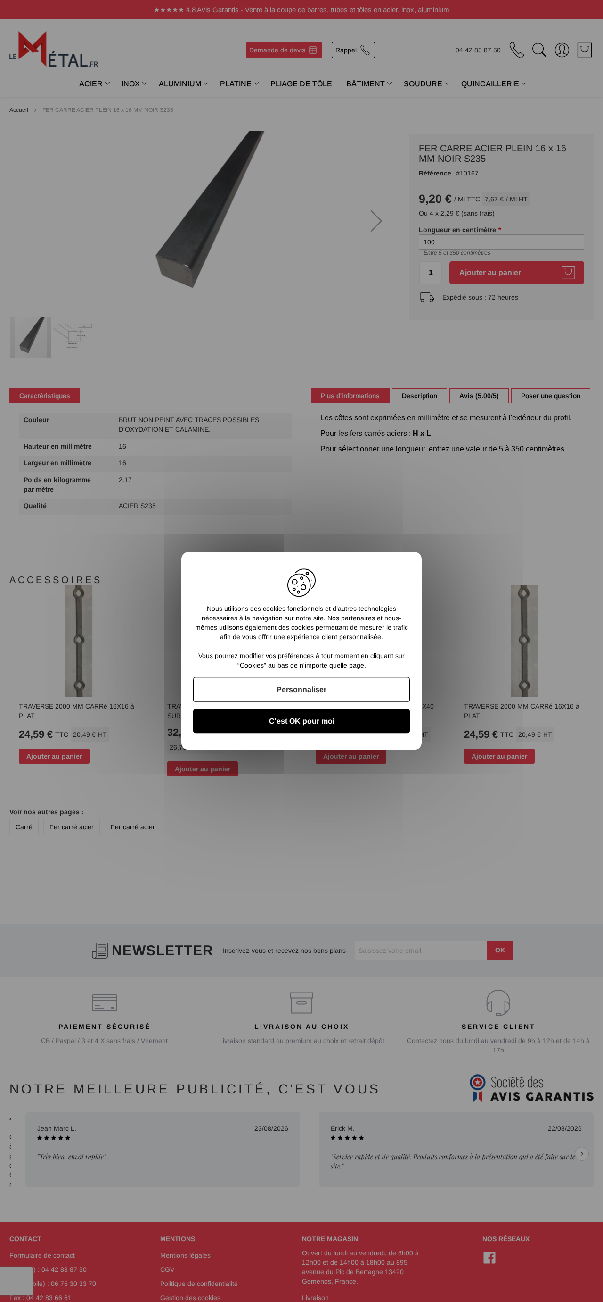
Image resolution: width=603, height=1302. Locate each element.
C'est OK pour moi (301, 722)
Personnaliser (301, 689)
